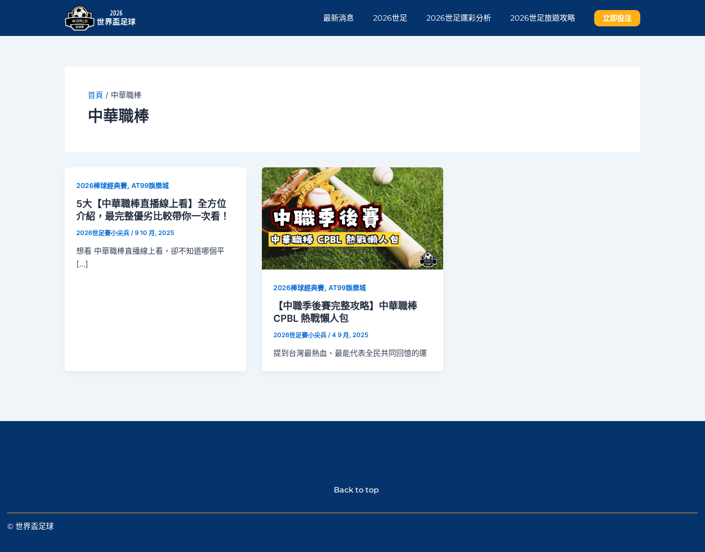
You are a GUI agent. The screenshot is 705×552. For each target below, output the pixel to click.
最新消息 (338, 18)
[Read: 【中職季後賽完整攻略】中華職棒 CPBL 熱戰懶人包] (353, 217)
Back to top (352, 489)
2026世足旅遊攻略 (542, 18)
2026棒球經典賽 (101, 185)
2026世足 (390, 18)
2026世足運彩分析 (458, 18)
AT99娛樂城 (150, 185)
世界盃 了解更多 (352, 419)
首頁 (95, 95)
